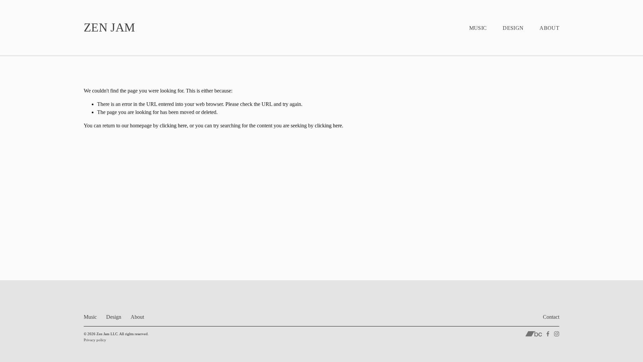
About (549, 28)
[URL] (533, 334)
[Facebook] (548, 334)
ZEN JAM (109, 27)
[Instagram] (556, 334)
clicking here (173, 125)
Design (513, 28)
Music (478, 28)
